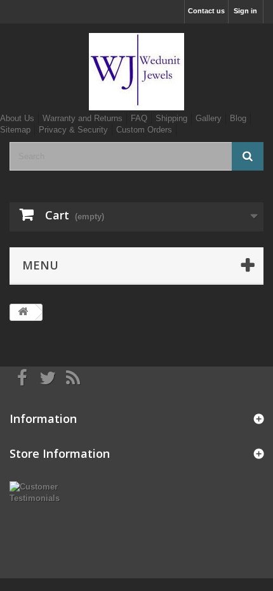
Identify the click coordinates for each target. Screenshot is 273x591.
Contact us (206, 11)
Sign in (245, 11)
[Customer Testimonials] (45, 492)
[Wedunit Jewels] (136, 71)
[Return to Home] (23, 312)
